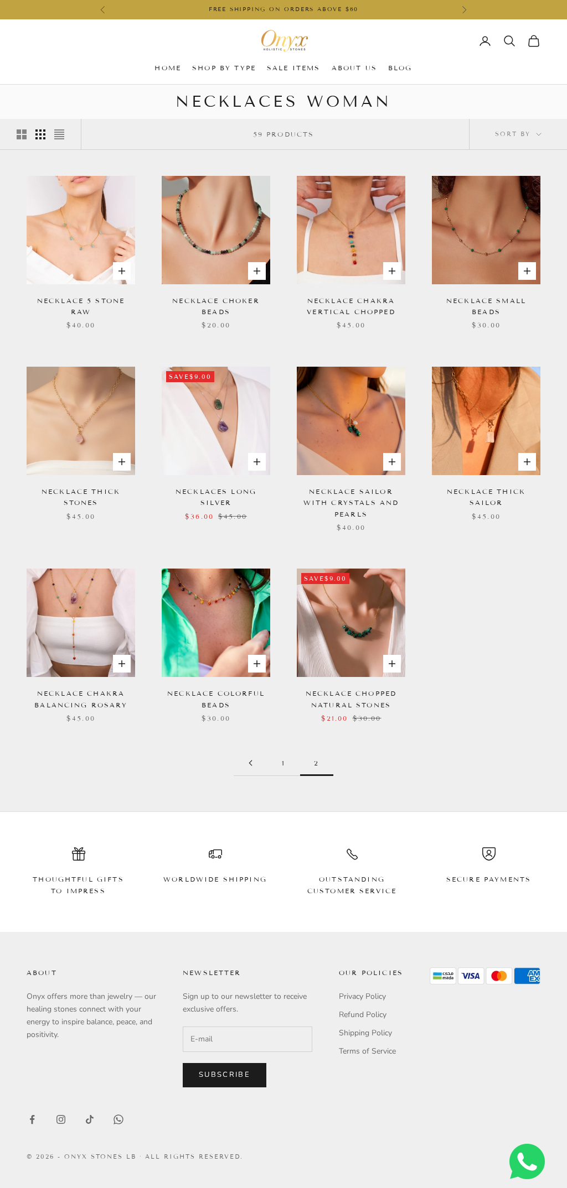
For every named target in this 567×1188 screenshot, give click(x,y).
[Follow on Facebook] (32, 1119)
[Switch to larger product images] (22, 134)
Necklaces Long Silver (216, 497)
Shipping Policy (365, 1033)
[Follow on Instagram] (60, 1119)
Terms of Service (367, 1051)
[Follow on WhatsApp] (118, 1119)
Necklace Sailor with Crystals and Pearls (351, 502)
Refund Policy (362, 1014)
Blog (400, 68)
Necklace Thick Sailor (486, 497)
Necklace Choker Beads (215, 306)
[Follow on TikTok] (89, 1119)
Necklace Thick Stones (81, 497)
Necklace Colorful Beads (216, 698)
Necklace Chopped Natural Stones (351, 698)
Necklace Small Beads (486, 306)
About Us (354, 68)
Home (167, 68)
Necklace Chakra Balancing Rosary (80, 698)
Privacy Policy (362, 996)
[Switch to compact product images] (59, 134)
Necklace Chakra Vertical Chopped (351, 306)
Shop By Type (224, 68)
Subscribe (224, 1075)
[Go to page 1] (250, 763)
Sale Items (294, 68)
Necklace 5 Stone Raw (81, 306)
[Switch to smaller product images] (40, 134)
